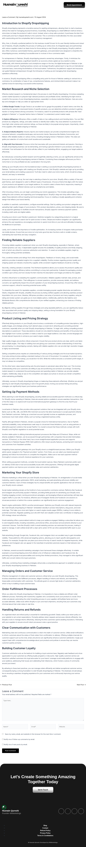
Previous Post (6, 685)
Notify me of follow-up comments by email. (19, 739)
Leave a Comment (8, 17)
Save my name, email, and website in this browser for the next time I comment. (33, 734)
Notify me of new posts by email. (15, 744)
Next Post (81, 685)
